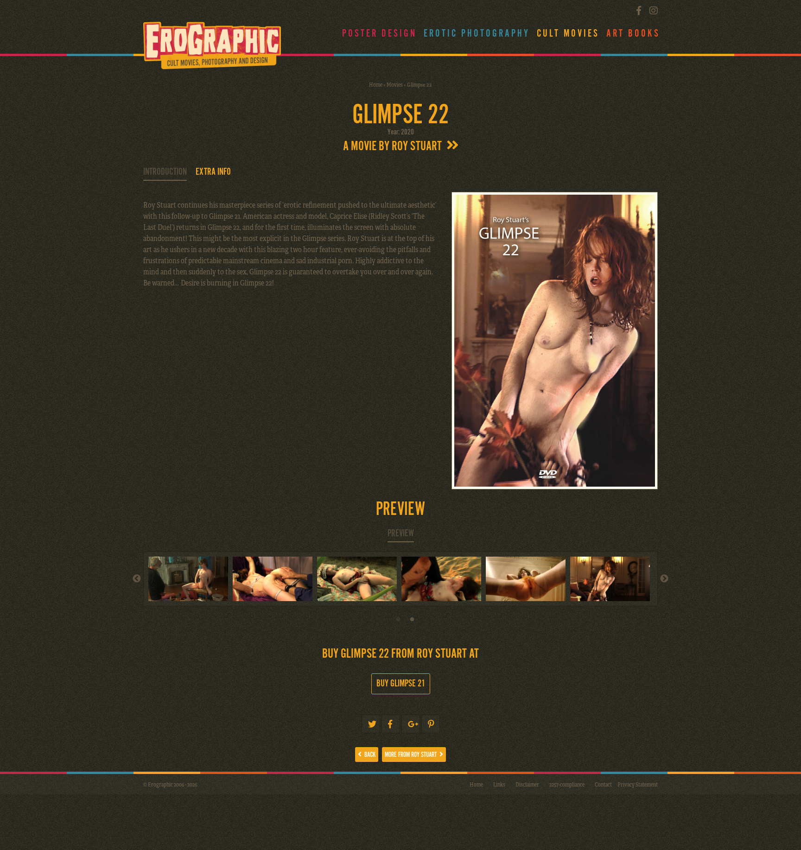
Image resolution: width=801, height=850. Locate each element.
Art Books (633, 33)
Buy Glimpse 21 (400, 684)
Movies (395, 84)
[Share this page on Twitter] (371, 724)
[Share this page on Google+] (410, 724)
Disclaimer (527, 784)
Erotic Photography (477, 33)
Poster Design (379, 33)
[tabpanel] (528, 579)
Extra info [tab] (213, 172)
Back (368, 754)
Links (499, 784)
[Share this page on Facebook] (390, 724)
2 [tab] (412, 622)
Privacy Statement (637, 784)
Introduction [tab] (165, 172)
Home (375, 84)
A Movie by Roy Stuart (394, 146)
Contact (603, 784)
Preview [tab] (401, 533)
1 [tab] (398, 622)
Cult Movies (568, 33)
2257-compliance (567, 784)
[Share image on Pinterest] (430, 724)
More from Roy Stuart (412, 754)
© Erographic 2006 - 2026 (170, 784)
